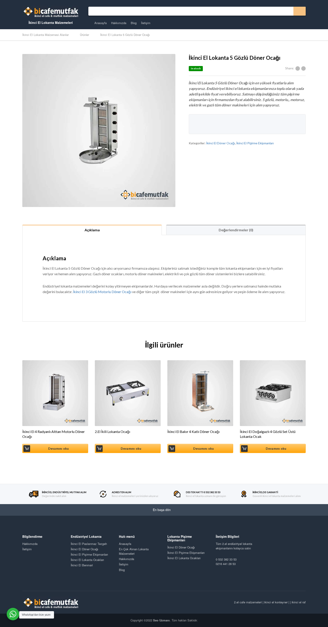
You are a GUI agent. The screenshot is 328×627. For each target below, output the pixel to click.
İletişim (145, 23)
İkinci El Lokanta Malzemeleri (50, 22)
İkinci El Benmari (82, 565)
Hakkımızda (118, 23)
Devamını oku (58, 448)
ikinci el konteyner (276, 602)
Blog (134, 23)
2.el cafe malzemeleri (248, 602)
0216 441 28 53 (226, 564)
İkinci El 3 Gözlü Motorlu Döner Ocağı (102, 292)
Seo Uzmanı (161, 620)
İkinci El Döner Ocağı (220, 143)
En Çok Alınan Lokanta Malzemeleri (134, 551)
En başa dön (162, 509)
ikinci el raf (299, 602)
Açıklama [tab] (92, 230)
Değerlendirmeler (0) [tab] (236, 230)
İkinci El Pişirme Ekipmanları (255, 143)
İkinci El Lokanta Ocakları (87, 560)
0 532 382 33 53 (226, 559)
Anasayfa (100, 23)
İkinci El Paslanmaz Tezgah (89, 544)
